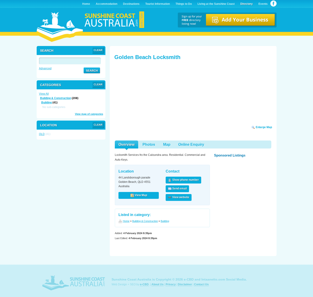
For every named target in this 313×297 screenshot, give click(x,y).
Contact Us (201, 284)
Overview (126, 144)
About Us (157, 284)
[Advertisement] (148, 94)
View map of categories (89, 114)
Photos (149, 144)
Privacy (171, 284)
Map (166, 144)
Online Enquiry (191, 144)
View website (180, 197)
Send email (179, 188)
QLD (42, 134)
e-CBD (144, 284)
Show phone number (185, 179)
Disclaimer (185, 284)
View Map (140, 195)
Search (92, 70)
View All (44, 93)
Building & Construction (145, 221)
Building (165, 221)
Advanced (45, 68)
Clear (98, 50)
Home (126, 221)
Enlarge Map (263, 127)
